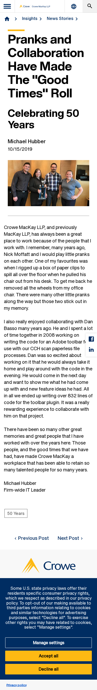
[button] (90, 581)
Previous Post (33, 538)
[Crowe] (34, 6)
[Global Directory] (73, 6)
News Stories (60, 18)
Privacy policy (16, 685)
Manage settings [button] (48, 642)
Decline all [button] (48, 669)
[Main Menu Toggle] (7, 6)
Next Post (68, 538)
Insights (30, 18)
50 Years (16, 513)
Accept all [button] (48, 656)
